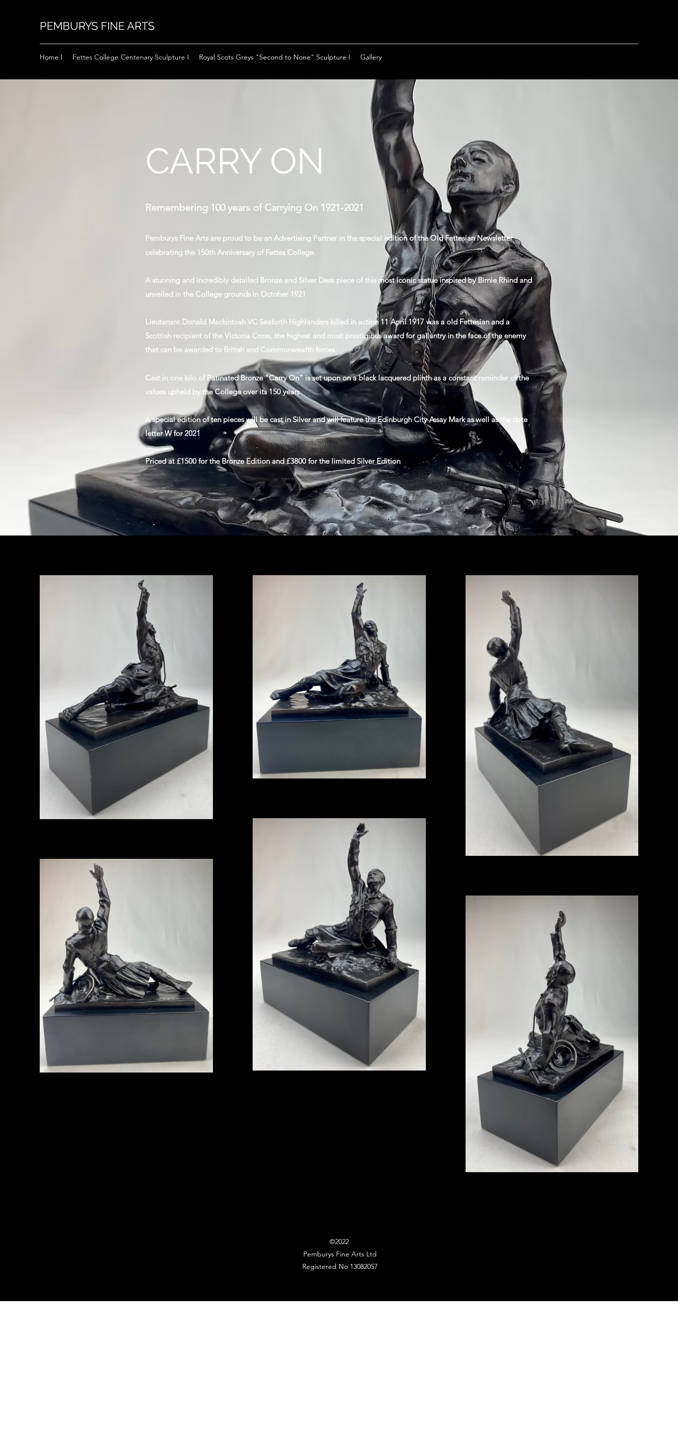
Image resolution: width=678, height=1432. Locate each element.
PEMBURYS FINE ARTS (97, 25)
